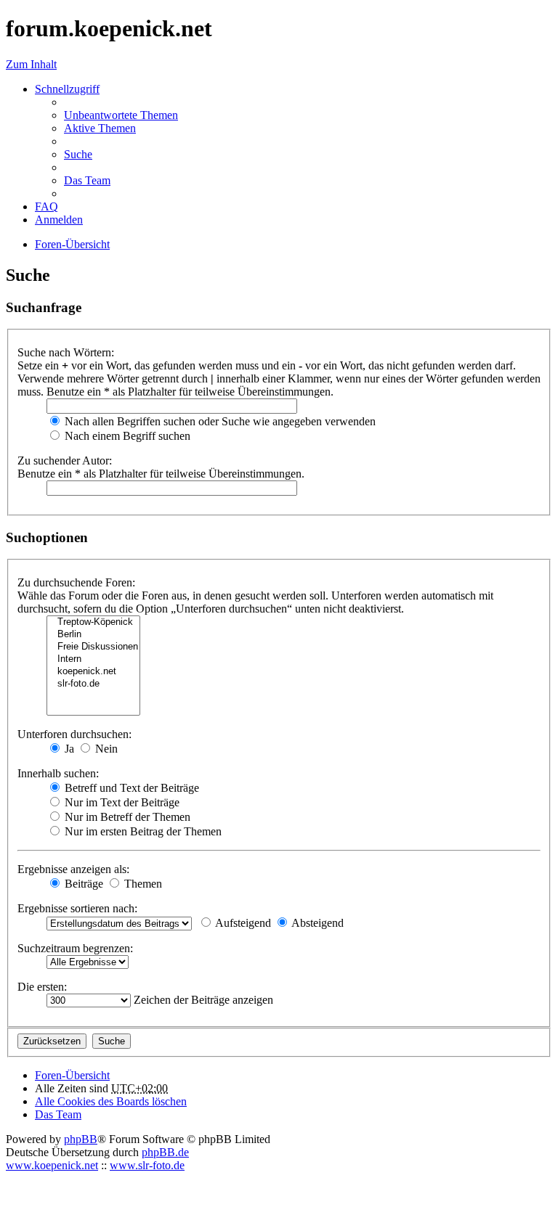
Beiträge (82, 883)
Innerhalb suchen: (58, 773)
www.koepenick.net (52, 1165)
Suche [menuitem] (78, 154)
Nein (105, 748)
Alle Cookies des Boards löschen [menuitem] (111, 1101)
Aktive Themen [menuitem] (100, 128)
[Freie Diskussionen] (93, 647)
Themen (141, 883)
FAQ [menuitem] (46, 206)
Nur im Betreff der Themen (126, 817)
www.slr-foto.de (147, 1165)
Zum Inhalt (31, 64)
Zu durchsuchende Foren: (76, 582)
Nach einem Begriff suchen (126, 436)
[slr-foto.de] (93, 684)
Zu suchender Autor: (64, 460)
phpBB (80, 1139)
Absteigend (316, 923)
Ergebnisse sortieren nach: (77, 908)
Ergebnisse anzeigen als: (73, 869)
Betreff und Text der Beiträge (130, 788)
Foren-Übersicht (72, 1075)
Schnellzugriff (67, 89)
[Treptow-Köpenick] (93, 622)
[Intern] (93, 659)
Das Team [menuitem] (87, 180)
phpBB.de (165, 1152)
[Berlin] (93, 635)
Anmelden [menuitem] (59, 219)
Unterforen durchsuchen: (74, 734)
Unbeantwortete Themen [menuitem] (121, 115)
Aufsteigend (242, 923)
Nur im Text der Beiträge (120, 802)
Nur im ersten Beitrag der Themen (142, 831)
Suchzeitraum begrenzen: (75, 948)
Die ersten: (42, 987)
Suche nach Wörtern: (65, 352)
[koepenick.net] (93, 672)
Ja (68, 748)
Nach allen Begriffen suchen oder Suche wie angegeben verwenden (219, 421)
